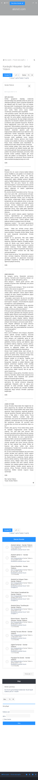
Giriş (4, 706)
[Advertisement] (19, 38)
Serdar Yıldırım (9, 85)
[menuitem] (6, 3)
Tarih (28, 549)
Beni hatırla (7, 719)
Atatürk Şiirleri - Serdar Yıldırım (21, 545)
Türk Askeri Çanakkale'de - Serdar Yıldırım (20, 593)
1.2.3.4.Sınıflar (15, 574)
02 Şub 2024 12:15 (11, 92)
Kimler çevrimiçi (10, 687)
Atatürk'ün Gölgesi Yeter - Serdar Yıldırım (20, 580)
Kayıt (7, 706)
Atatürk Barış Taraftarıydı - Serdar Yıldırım (20, 606)
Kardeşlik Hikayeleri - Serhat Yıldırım (16, 68)
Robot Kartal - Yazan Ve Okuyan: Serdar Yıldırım (19, 619)
